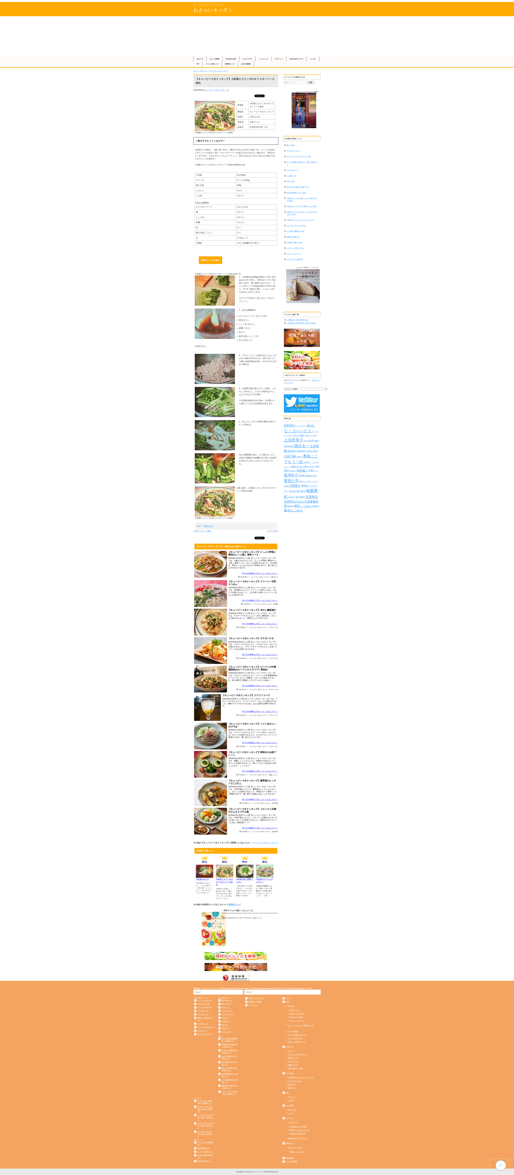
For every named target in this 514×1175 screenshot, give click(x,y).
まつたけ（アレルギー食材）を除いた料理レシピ (205, 1109)
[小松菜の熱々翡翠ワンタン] (244, 876)
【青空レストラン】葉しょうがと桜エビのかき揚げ (302, 199)
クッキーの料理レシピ (205, 1152)
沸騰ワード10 (293, 1065)
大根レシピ (226, 1028)
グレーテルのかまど (295, 1038)
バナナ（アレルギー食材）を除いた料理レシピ (205, 1125)
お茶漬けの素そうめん (295, 242)
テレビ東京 (290, 1105)
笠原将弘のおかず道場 (298, 501)
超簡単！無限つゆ (293, 237)
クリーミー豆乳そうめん (295, 248)
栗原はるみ (312, 476)
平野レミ (313, 470)
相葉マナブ (292, 1084)
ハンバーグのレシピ (204, 1007)
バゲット (291, 1051)
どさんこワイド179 (295, 1147)
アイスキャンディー (294, 151)
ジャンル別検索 (291, 1161)
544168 (306, 98)
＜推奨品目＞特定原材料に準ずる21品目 (301, 323)
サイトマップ (253, 1005)
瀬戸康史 (292, 491)
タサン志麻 (298, 435)
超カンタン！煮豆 (203, 531)
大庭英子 (299, 457)
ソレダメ (313, 59)
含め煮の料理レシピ (204, 1161)
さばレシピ (226, 1018)
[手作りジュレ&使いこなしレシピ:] (213, 929)
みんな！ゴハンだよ (297, 1021)
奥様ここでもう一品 (297, 1152)
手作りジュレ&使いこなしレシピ (238, 910)
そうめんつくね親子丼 (295, 259)
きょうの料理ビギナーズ (297, 1035)
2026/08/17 (242, 746)
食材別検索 (290, 1158)
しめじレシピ (226, 1032)
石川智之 (300, 497)
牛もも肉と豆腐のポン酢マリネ (298, 187)
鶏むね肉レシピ (227, 1000)
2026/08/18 (242, 715)
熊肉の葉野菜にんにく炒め (296, 193)
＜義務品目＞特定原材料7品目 (297, 320)
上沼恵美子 (293, 440)
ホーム (195, 71)
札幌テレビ (290, 1143)
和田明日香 (289, 446)
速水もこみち (293, 510)
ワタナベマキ (273, 627)
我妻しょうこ (273, 774)
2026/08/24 (243, 577)
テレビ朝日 (290, 1073)
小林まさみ (208, 526)
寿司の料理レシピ (203, 1148)
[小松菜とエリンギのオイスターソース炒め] (224, 876)
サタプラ (291, 1100)
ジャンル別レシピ (212, 64)
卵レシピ (225, 1025)
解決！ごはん (303, 505)
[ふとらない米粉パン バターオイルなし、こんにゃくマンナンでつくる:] (304, 286)
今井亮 (310, 441)
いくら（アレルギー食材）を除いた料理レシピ (205, 1117)
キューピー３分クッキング (218, 71)
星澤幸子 (291, 475)
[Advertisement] (257, 36)
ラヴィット (279, 59)
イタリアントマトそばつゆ (296, 225)
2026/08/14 (245, 803)
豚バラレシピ (226, 1004)
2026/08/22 (246, 604)
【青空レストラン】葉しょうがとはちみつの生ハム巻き (302, 213)
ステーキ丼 (272, 531)
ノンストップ (263, 59)
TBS (287, 1093)
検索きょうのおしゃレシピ (309, 481)
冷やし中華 (291, 181)
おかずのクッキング (295, 1081)
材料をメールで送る (210, 260)
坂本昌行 (291, 451)
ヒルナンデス (247, 59)
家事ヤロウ (292, 1088)
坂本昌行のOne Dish (307, 451)
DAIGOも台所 (231, 59)
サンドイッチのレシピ (205, 1027)
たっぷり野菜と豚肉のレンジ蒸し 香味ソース (302, 163)
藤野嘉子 (290, 506)
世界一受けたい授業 (295, 1068)
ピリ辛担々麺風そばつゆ (295, 231)
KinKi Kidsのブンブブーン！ (298, 1138)
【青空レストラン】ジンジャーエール (300, 220)
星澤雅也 (302, 476)
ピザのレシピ (202, 1031)
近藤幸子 (316, 506)
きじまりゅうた (300, 426)
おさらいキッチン (213, 10)
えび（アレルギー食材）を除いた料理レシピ (205, 1134)
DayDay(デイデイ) (296, 59)
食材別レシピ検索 (254, 1002)
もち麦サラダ (291, 176)
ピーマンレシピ (227, 1011)
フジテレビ (290, 1118)
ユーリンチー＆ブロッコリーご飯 (299, 156)
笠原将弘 (312, 497)
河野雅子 (294, 485)
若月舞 (275, 604)
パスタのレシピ (203, 1024)
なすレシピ (226, 1007)
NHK (287, 1002)
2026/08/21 (242, 627)
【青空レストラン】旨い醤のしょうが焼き (302, 206)
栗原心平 (291, 481)
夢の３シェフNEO (296, 1014)
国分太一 (301, 446)
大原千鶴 (275, 803)
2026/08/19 (242, 689)
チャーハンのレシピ (204, 1000)
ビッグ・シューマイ (294, 254)
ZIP (198, 64)
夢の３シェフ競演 (296, 1017)
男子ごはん (292, 1110)
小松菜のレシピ (234, 904)
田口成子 (301, 491)
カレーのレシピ (203, 1014)
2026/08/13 (245, 831)
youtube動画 (246, 64)
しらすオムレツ (292, 170)
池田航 (286, 486)
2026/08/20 (242, 658)
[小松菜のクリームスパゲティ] (264, 876)
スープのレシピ (203, 1011)
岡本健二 (302, 470)
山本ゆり (292, 471)
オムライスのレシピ (204, 1034)
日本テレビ (204, 71)
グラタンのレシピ (203, 1004)
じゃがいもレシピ (228, 1014)
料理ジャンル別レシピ (256, 998)
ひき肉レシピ (226, 1021)
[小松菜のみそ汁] (204, 876)
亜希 (305, 441)
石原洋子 (291, 497)
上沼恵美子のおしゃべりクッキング (301, 1077)
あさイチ (200, 59)
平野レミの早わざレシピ (297, 1042)
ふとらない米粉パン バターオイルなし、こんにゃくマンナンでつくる (307, 270)
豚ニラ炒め (291, 145)
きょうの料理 (214, 59)
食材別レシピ (230, 64)
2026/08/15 (242, 774)
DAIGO (289, 425)
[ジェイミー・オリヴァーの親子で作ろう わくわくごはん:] (304, 110)
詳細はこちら (256, 918)
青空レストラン (293, 1058)
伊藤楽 (316, 441)
